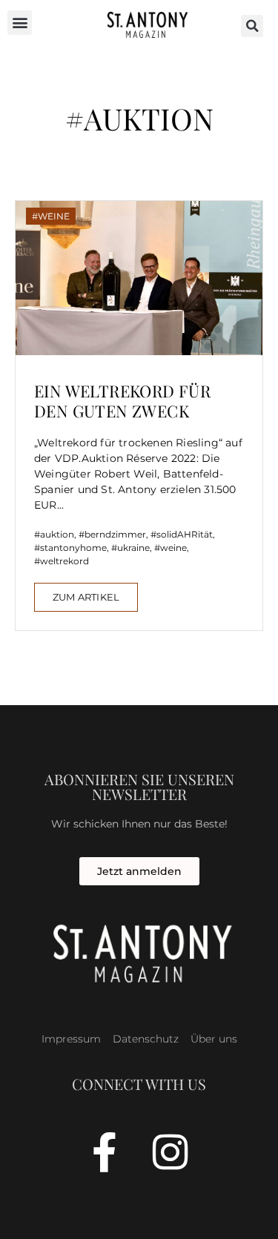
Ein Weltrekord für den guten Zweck (122, 400)
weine (173, 547)
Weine (54, 216)
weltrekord (64, 560)
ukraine (133, 547)
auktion (57, 534)
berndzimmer (115, 534)
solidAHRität (184, 534)
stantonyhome (73, 547)
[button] (19, 22)
